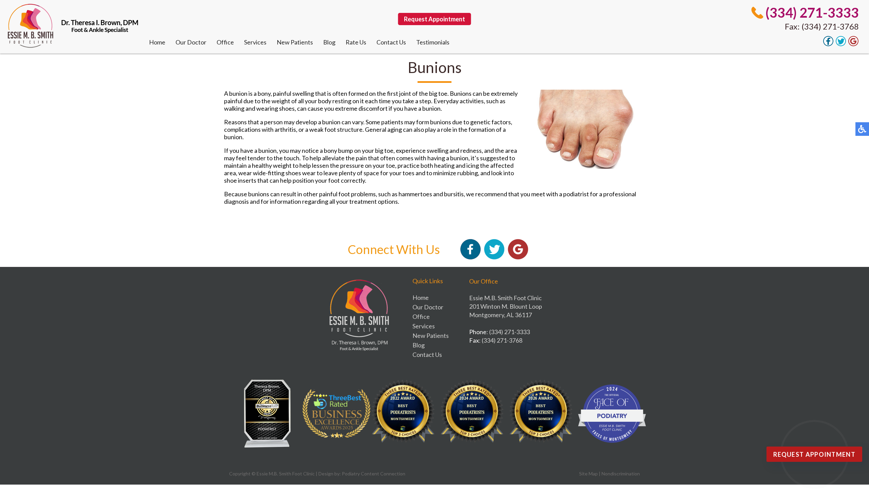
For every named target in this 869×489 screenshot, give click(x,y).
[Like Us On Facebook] (828, 44)
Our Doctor (190, 42)
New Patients (295, 42)
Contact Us (391, 42)
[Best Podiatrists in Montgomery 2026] (543, 414)
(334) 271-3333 (812, 12)
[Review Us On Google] (853, 44)
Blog (329, 42)
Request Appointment (434, 19)
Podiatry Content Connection (373, 473)
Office (225, 42)
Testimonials (432, 42)
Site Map (588, 473)
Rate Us (356, 42)
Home (157, 42)
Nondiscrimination (621, 473)
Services (255, 42)
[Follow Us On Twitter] (840, 44)
